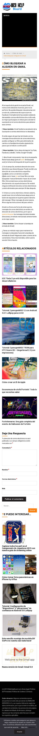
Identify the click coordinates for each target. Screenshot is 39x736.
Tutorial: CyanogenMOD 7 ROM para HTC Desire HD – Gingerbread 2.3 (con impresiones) (18, 350)
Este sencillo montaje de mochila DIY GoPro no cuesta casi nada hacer (18, 639)
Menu (7, 15)
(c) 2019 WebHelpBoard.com (12, 689)
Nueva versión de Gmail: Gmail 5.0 (17, 667)
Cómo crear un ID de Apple (13, 382)
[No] (36, 727)
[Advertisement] (19, 32)
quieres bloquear (8, 214)
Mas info (24, 727)
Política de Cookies (18, 691)
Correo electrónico (9, 479)
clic (17, 176)
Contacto (29, 691)
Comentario (7, 448)
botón (23, 160)
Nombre (5, 470)
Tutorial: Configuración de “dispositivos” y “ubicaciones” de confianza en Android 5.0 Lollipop (17, 608)
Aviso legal (25, 689)
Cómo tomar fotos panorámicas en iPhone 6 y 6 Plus (17, 578)
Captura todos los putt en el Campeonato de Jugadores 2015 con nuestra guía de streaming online (18, 548)
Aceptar (19, 732)
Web (3, 488)
